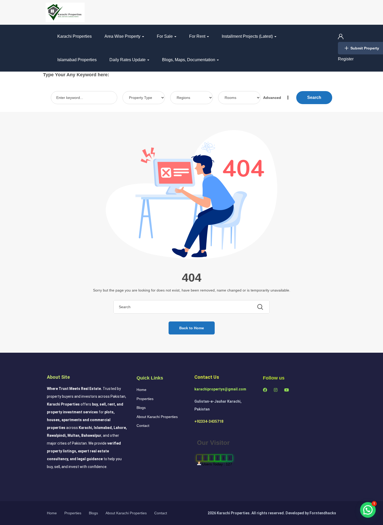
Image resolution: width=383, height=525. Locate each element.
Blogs (141, 408)
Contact (143, 425)
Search (314, 97)
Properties (145, 399)
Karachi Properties (74, 36)
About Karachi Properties (157, 417)
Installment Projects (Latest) (248, 36)
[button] (368, 510)
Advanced (272, 98)
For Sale (165, 36)
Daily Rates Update (128, 60)
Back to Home (191, 328)
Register (346, 59)
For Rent (197, 36)
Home (141, 390)
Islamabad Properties (77, 60)
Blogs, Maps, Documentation (189, 60)
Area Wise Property (122, 36)
